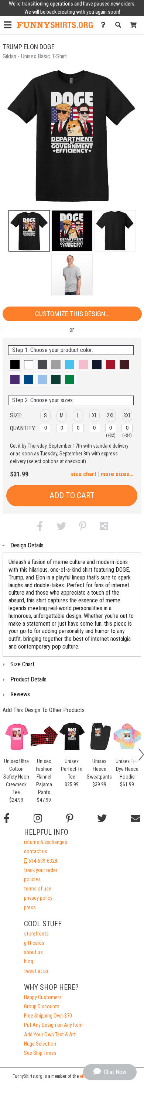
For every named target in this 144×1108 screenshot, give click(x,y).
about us (33, 952)
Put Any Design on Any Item (53, 1025)
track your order (40, 870)
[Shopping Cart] (135, 25)
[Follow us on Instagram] (38, 818)
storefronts (36, 934)
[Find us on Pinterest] (69, 818)
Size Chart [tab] (22, 664)
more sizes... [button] (117, 474)
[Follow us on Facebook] (7, 818)
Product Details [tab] (28, 679)
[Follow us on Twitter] (102, 818)
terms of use (37, 889)
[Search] (120, 25)
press (30, 907)
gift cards (34, 943)
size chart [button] (83, 474)
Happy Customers (43, 997)
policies (32, 879)
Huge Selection (40, 1044)
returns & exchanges (45, 842)
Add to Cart (72, 495)
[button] (29, 231)
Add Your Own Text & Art (50, 1035)
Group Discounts (41, 1006)
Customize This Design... (72, 314)
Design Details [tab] (27, 545)
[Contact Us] (105, 25)
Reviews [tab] (20, 694)
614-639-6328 (42, 861)
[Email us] (135, 818)
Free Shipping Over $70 (48, 1016)
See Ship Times (40, 1053)
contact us (35, 851)
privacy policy (38, 898)
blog (28, 961)
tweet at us (36, 971)
